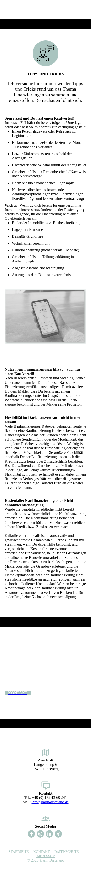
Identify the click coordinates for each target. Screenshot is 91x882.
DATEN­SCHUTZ (66, 852)
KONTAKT (41, 852)
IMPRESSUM (45, 856)
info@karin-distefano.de (50, 802)
